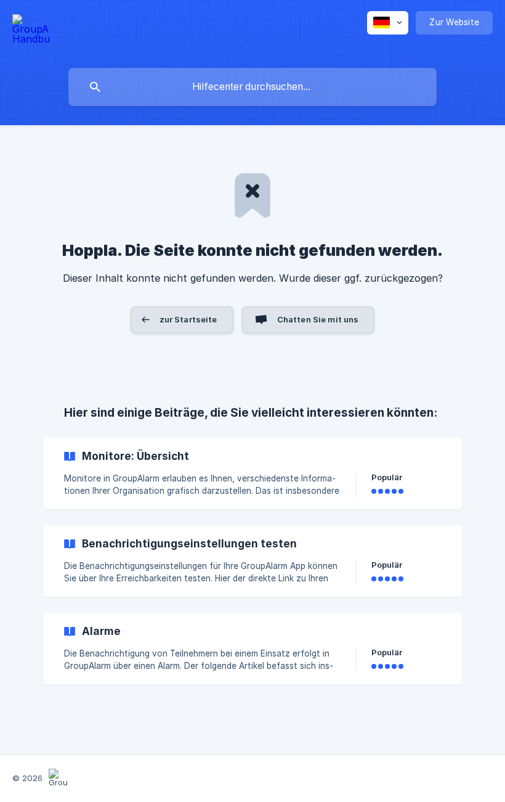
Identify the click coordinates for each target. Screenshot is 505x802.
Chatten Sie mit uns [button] (318, 319)
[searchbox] (252, 87)
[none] (30, 31)
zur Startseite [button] (188, 319)
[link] (252, 473)
